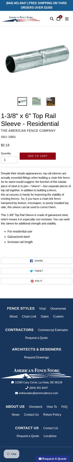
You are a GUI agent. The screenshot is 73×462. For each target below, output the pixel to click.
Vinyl (42, 308)
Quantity (6, 153)
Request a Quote (36, 337)
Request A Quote (54, 458)
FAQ (64, 406)
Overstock (35, 406)
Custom (58, 316)
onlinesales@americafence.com (38, 393)
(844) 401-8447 (38, 387)
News (15, 414)
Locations (50, 436)
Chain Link (29, 316)
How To (52, 406)
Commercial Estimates (53, 330)
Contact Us (31, 414)
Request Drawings (36, 357)
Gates (45, 316)
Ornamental (58, 308)
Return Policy (52, 414)
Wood (13, 316)
